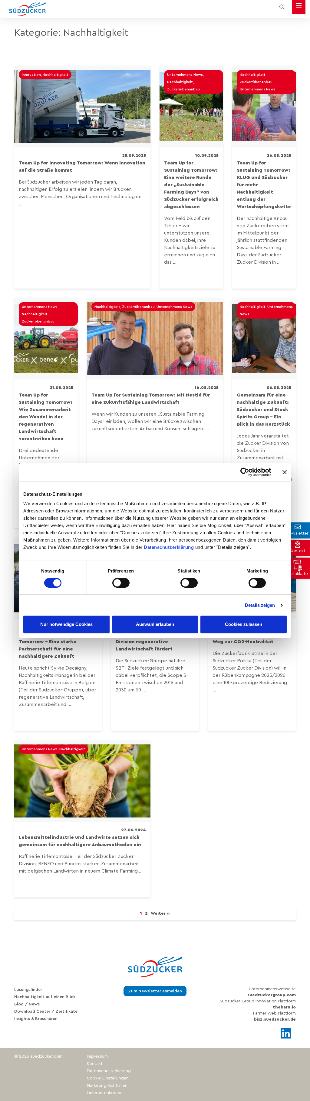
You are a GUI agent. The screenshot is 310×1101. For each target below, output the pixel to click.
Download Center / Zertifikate (46, 1011)
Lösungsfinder (28, 990)
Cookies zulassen (243, 624)
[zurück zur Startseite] (27, 9)
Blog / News (27, 1004)
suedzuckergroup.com (271, 995)
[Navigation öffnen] (298, 7)
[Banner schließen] (284, 472)
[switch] (121, 583)
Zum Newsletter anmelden (155, 991)
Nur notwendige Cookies (66, 624)
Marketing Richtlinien (107, 1085)
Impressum (97, 1056)
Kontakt (95, 1064)
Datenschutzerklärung (169, 547)
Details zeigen (260, 605)
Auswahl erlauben (155, 624)
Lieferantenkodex (104, 1093)
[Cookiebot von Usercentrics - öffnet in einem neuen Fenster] (244, 472)
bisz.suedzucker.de (275, 1019)
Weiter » (160, 913)
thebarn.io (284, 1007)
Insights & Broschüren (36, 1019)
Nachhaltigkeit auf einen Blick (44, 997)
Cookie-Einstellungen (108, 1078)
